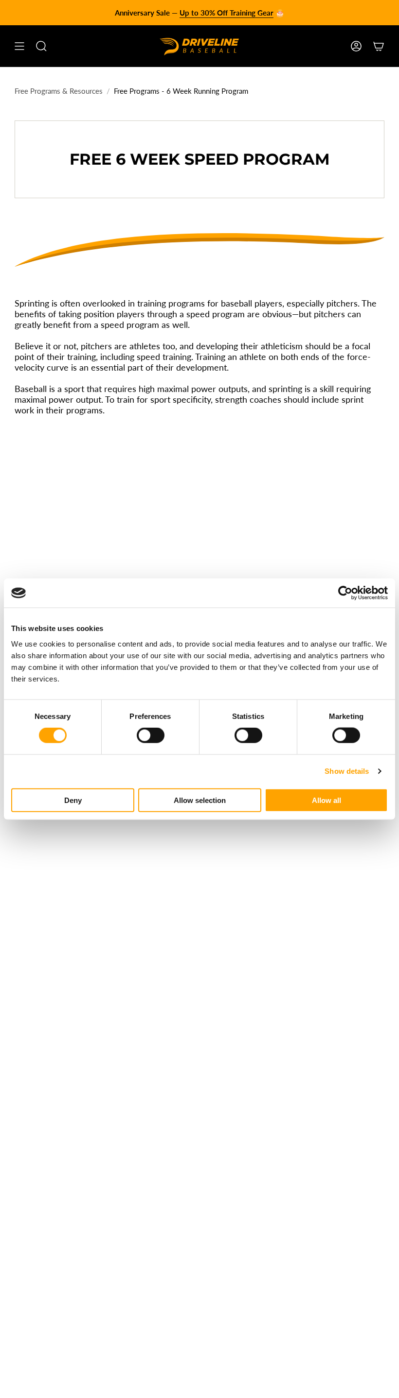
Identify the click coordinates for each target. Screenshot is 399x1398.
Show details (347, 771)
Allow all (326, 800)
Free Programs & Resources (59, 90)
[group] (199, 12)
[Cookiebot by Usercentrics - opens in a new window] (345, 593)
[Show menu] (19, 46)
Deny (73, 800)
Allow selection (200, 800)
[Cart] (378, 46)
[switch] (150, 735)
